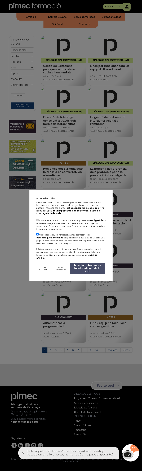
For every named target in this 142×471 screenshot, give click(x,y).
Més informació (44, 268)
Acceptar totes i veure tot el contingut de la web (87, 268)
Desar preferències (60, 268)
